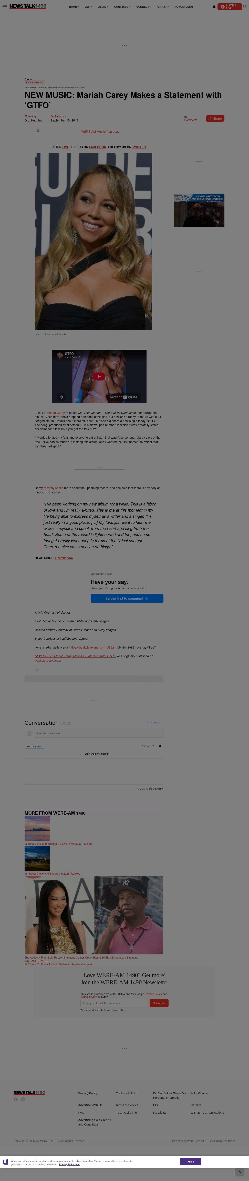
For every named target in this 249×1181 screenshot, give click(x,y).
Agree (191, 1161)
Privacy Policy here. (69, 1164)
